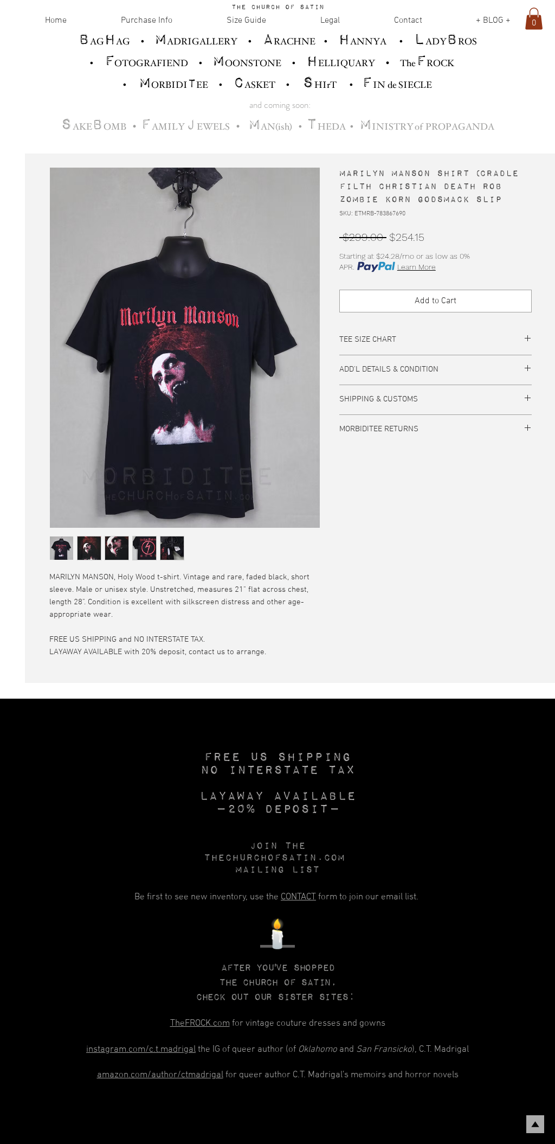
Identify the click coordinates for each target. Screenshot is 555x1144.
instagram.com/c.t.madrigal (141, 1049)
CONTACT (298, 897)
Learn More (416, 267)
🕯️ (277, 936)
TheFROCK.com (200, 1023)
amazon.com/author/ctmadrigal (160, 1075)
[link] (534, 19)
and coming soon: (280, 104)
